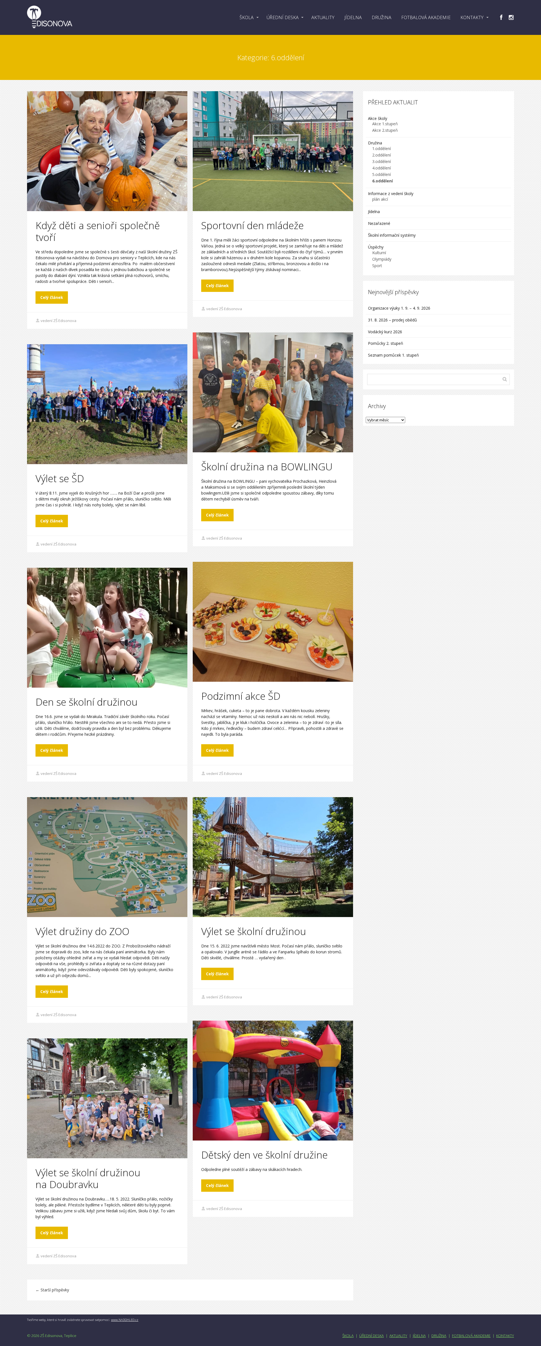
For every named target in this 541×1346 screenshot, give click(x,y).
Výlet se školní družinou (253, 931)
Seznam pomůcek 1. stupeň (393, 355)
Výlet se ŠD (60, 478)
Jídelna (374, 211)
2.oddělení (381, 155)
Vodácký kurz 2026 (385, 331)
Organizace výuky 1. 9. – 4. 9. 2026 (399, 308)
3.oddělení (381, 161)
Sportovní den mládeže (252, 225)
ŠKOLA (247, 17)
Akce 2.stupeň (385, 130)
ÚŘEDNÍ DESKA (283, 17)
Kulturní (379, 252)
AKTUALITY (322, 17)
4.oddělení (381, 168)
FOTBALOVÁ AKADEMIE (426, 17)
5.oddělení (381, 174)
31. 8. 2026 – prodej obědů (392, 320)
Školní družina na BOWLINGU (266, 466)
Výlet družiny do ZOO (82, 931)
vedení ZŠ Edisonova (58, 320)
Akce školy (377, 118)
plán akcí (380, 199)
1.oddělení (381, 148)
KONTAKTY (472, 17)
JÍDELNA (353, 17)
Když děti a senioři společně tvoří (98, 231)
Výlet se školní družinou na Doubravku (88, 1178)
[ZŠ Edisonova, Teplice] (49, 17)
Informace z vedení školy (390, 193)
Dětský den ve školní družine (264, 1154)
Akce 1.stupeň (385, 123)
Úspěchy (375, 247)
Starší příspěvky (52, 1290)
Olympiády (381, 259)
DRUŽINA (381, 17)
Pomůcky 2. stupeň (385, 343)
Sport (377, 265)
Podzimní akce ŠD (240, 696)
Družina (375, 143)
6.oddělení (382, 181)
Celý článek (51, 297)
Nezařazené (379, 223)
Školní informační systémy (392, 235)
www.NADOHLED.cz (124, 1320)
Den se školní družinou (87, 701)
